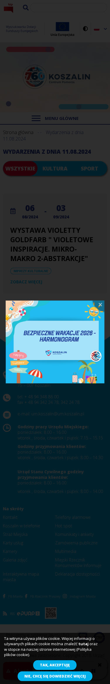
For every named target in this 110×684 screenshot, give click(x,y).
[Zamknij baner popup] (97, 306)
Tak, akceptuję (55, 665)
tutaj (83, 643)
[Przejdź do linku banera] (55, 342)
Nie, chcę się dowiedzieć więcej (55, 676)
